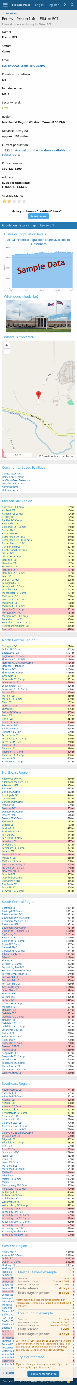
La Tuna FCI (8, 996)
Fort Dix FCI (8, 834)
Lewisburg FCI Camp (13, 848)
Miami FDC (8, 1182)
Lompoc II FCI (9, 1278)
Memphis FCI (9, 1007)
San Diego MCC (10, 1318)
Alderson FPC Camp (13, 507)
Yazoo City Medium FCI (14, 1231)
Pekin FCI (7, 715)
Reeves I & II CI (10, 1046)
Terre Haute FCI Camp (14, 738)
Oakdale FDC (9, 1013)
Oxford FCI (8, 709)
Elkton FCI (7, 821)
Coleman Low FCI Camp (15, 1126)
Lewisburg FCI (9, 841)
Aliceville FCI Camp (12, 1096)
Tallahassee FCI (10, 1198)
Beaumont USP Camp (14, 927)
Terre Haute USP (11, 742)
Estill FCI (6, 1146)
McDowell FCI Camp (13, 606)
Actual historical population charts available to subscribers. (38, 242)
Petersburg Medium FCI (15, 625)
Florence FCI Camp (12, 672)
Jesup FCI (7, 1155)
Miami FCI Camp (11, 1179)
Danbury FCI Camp (12, 811)
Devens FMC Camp (12, 818)
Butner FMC (8, 530)
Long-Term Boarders (13, 483)
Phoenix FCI (8, 1308)
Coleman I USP (10, 1116)
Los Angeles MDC (11, 1298)
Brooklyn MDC (10, 795)
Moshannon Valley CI (13, 864)
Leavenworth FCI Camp (14, 689)
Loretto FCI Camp (11, 854)
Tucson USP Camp (12, 1347)
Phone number (12, 163)
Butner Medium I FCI (13, 537)
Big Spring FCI (9, 937)
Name (6, 32)
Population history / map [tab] (19, 225)
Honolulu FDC (9, 1271)
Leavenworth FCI (11, 682)
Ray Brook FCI (9, 884)
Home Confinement (12, 477)
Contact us (9, 1381)
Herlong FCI (8, 1265)
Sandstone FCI (10, 728)
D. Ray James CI (10, 1136)
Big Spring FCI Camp (13, 941)
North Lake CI (9, 705)
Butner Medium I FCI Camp (17, 540)
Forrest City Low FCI (13, 967)
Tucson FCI (8, 1341)
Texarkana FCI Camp (13, 1062)
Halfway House (10, 490)
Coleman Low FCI (11, 1122)
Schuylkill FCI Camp (12, 890)
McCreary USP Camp (13, 599)
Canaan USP (9, 798)
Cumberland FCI (11, 546)
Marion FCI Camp (11, 699)
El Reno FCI (8, 960)
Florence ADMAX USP (14, 659)
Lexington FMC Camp (13, 586)
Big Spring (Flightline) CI (15, 930)
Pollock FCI (8, 1033)
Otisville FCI (8, 874)
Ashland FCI (8, 510)
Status (6, 46)
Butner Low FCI (10, 533)
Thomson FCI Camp (12, 751)
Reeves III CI (9, 1049)
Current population (15, 145)
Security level (11, 102)
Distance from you (14, 131)
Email (5, 60)
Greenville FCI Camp (13, 679)
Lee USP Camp (10, 579)
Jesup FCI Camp (10, 1162)
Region (6, 116)
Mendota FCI (9, 1301)
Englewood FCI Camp (13, 656)
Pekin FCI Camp (10, 722)
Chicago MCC (9, 646)
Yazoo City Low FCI (12, 1208)
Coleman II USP (10, 1119)
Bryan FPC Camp (11, 944)
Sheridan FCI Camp (12, 1327)
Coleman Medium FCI (14, 1129)
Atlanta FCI (8, 1099)
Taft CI (5, 1331)
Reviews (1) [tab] (47, 225)
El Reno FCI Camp (11, 963)
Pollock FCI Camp (11, 1036)
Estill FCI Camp (10, 1149)
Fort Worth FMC (10, 980)
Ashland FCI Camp (12, 513)
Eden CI (6, 957)
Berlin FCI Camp (11, 791)
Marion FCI (8, 692)
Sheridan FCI (9, 1324)
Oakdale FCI (8, 1010)
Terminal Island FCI (12, 1337)
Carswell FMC (9, 947)
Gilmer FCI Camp (11, 556)
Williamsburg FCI (11, 1202)
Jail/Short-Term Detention (16, 480)
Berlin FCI (7, 788)
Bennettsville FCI (11, 1109)
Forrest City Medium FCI (15, 974)
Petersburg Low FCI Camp (16, 622)
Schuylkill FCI (9, 887)
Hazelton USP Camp (13, 573)
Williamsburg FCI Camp (15, 1205)
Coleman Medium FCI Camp (17, 1132)
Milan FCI (7, 702)
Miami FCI (7, 1175)
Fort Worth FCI (10, 977)
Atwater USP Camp (12, 1255)
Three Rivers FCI (11, 1066)
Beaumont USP (10, 924)
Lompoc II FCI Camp (13, 1291)
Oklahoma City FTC (12, 1029)
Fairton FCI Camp (11, 831)
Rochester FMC (10, 725)
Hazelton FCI (9, 560)
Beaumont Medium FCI (14, 921)
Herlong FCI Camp (12, 1268)
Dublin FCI (7, 1258)
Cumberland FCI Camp (14, 550)
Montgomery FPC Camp (15, 1185)
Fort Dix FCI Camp (12, 838)
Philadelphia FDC (11, 881)
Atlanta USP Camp (12, 1106)
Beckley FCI (8, 517)
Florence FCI (9, 669)
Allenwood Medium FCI (14, 782)
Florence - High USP (13, 666)
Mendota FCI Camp (12, 1304)
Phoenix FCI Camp (12, 1311)
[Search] (72, 4)
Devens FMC (9, 815)
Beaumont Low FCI (12, 914)
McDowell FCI (9, 603)
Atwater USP (9, 1252)
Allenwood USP (10, 785)
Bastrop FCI (8, 908)
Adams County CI (11, 1089)
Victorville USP (10, 1364)
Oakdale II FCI (9, 1023)
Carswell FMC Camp (13, 950)
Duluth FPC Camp (11, 649)
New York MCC (10, 871)
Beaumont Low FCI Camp (16, 917)
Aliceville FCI (9, 1093)
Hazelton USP (9, 566)
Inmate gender (12, 88)
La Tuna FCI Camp (12, 1003)
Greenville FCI (9, 676)
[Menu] (5, 5)
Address (7, 177)
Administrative (10, 486)
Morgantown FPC (11, 612)
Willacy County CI (11, 1072)
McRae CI (7, 1172)
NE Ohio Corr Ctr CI (12, 867)
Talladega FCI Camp (13, 1195)
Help (61, 1381)
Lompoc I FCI (9, 1275)
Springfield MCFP (11, 732)
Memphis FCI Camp (12, 609)
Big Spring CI (9, 934)
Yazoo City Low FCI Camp (15, 1215)
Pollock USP (8, 1039)
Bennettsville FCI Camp (14, 1113)
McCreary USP (10, 596)
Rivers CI (7, 629)
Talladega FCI (9, 1192)
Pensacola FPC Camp (13, 1188)
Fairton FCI (8, 828)
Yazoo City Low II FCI (13, 1225)
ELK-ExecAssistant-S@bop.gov (24, 65)
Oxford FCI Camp (11, 712)
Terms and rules (27, 1381)
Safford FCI (8, 1314)
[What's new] (64, 4)
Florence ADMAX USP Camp (17, 662)
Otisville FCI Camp (12, 877)
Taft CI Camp (9, 1334)
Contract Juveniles (12, 473)
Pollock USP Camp (12, 1043)
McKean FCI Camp (12, 861)
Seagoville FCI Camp (13, 1056)
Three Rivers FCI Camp (14, 1069)
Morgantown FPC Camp (15, 616)
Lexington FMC (10, 583)
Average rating (12, 195)
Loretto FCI (8, 851)
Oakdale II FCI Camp (13, 1026)
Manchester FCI (10, 589)
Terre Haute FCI (10, 735)
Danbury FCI (9, 805)
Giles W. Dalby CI (11, 987)
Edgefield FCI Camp (12, 1142)
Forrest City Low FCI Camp (16, 970)
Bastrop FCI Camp (12, 911)
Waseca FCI (8, 758)
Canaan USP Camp (12, 801)
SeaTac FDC (8, 1321)
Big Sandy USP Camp (13, 527)
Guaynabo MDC (10, 1152)
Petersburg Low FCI (12, 619)
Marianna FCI (9, 1165)
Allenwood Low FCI (12, 778)
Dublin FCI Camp (11, 1261)
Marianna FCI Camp (13, 1169)
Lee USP (6, 576)
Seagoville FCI (9, 1053)
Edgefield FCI (9, 1139)
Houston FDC (9, 993)
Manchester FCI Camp (14, 592)
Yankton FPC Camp (12, 761)
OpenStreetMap (50, 456)
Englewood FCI (10, 652)
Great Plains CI (10, 990)
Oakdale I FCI (9, 1020)
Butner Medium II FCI (13, 543)
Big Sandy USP (10, 523)
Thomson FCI (9, 745)
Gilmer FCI (8, 553)
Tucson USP (8, 1344)
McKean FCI (8, 857)
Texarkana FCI (10, 1059)
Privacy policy (48, 1381)
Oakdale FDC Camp (12, 1016)
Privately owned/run (16, 74)
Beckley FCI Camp (12, 520)
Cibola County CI (11, 954)
